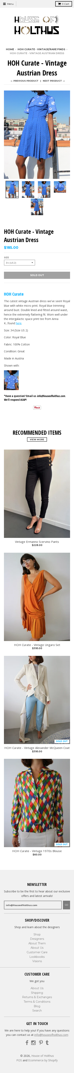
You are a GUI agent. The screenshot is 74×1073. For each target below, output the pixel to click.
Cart (65, 3)
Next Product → (54, 80)
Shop (37, 934)
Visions (37, 961)
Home (10, 49)
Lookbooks (37, 957)
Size (6, 257)
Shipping (37, 993)
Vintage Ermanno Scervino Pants (37, 542)
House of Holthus (42, 1056)
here (19, 323)
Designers (37, 939)
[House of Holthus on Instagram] (33, 1043)
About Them (37, 943)
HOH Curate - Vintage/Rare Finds (41, 49)
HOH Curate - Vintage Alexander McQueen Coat (37, 748)
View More (37, 439)
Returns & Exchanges (37, 997)
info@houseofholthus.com (51, 1035)
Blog (37, 1006)
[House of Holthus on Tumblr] (47, 1043)
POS (19, 1060)
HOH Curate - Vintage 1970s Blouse (37, 851)
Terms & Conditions (37, 1001)
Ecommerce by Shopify (43, 1060)
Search (37, 1010)
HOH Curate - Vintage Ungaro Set (37, 645)
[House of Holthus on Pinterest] (41, 1043)
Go (66, 904)
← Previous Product (24, 80)
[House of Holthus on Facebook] (26, 1043)
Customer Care (37, 952)
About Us (37, 947)
